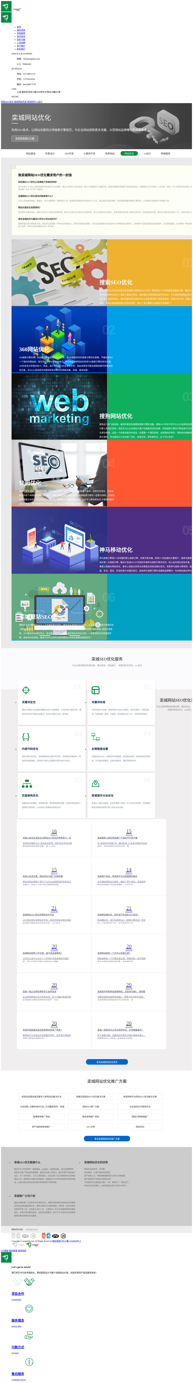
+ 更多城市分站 (31, 1229)
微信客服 (13, 1251)
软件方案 (21, 40)
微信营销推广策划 (90, 1117)
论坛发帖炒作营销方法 (140, 1107)
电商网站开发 (20, 102)
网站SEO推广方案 (90, 1107)
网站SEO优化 (7, 102)
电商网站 (110, 153)
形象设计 (50, 153)
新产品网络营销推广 (41, 1127)
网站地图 (56, 1241)
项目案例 (21, 33)
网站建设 (30, 153)
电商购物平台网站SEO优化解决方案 (140, 1097)
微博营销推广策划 (41, 1117)
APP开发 (69, 153)
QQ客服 (4, 1251)
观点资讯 (21, 36)
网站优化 (129, 153)
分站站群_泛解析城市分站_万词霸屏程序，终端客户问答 (46, 1107)
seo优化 (45, 1169)
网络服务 (165, 153)
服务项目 (21, 30)
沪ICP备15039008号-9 (71, 1241)
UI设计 (39, 102)
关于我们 (21, 46)
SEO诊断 (91, 1127)
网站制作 (31, 102)
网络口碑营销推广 (140, 1117)
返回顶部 (22, 1251)
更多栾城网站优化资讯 (107, 1062)
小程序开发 (89, 153)
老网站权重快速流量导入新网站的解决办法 (41, 1097)
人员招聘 (21, 43)
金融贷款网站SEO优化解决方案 (90, 1097)
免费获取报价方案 (24, 138)
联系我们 (21, 49)
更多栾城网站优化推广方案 (107, 1139)
